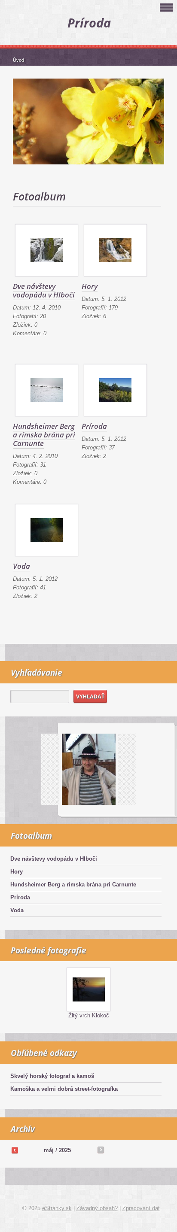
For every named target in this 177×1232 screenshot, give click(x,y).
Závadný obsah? (97, 1208)
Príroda (94, 426)
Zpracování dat (141, 1208)
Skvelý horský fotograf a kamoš (52, 1076)
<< (14, 1150)
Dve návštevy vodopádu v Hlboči (44, 290)
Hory (90, 286)
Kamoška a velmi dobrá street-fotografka (64, 1089)
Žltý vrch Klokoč (88, 1015)
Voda (21, 566)
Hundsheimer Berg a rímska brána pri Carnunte (44, 434)
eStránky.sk (57, 1208)
